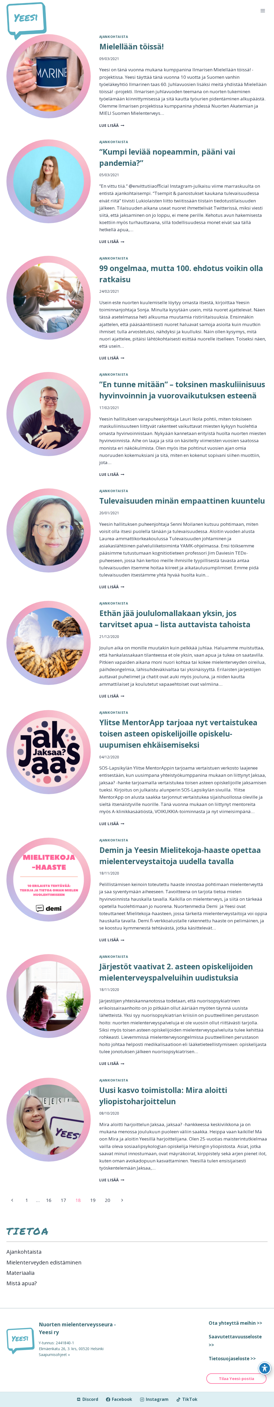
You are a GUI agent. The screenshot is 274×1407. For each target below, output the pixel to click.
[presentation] (48, 76)
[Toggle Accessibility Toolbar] (264, 1368)
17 (63, 1200)
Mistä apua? (21, 1283)
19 (93, 1200)
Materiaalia (20, 1272)
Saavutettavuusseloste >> (235, 1341)
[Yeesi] (20, 1341)
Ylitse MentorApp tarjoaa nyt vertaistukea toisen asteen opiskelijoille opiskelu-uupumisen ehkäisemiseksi (178, 733)
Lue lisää (111, 125)
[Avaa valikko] (263, 10)
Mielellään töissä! (131, 46)
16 (48, 1200)
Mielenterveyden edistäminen (44, 1262)
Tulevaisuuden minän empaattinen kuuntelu (182, 501)
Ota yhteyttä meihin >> (235, 1323)
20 (107, 1200)
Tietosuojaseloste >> (232, 1358)
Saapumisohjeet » (54, 1354)
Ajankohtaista (113, 36)
